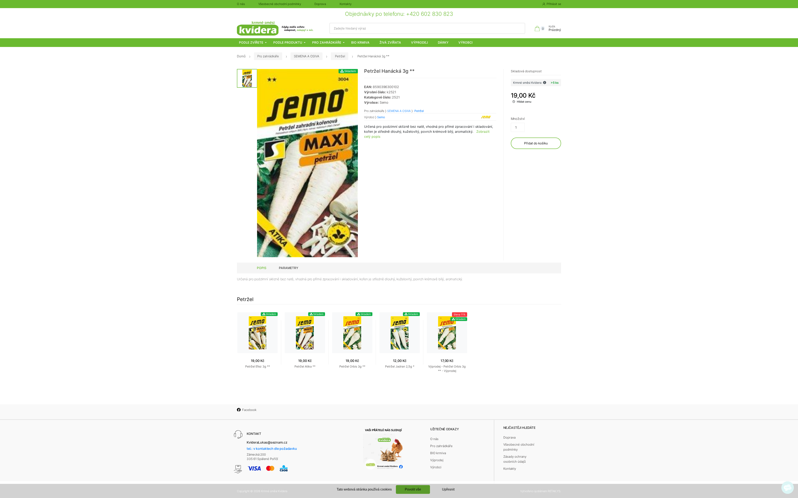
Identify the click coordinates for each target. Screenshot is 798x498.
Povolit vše (413, 489)
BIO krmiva (360, 42)
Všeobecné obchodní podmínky (279, 4)
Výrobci (465, 42)
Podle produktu (287, 42)
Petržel (339, 56)
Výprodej (419, 42)
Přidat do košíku (536, 143)
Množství (518, 119)
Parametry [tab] (288, 268)
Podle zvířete (251, 42)
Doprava (320, 4)
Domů (241, 56)
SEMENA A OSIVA (306, 56)
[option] (307, 163)
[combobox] (427, 28)
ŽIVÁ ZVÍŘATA (390, 42)
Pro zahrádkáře (326, 42)
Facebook (249, 410)
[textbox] (427, 28)
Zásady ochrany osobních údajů (514, 459)
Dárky (443, 42)
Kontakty (346, 4)
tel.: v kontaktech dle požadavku (272, 448)
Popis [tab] (261, 268)
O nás (241, 4)
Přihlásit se (554, 4)
